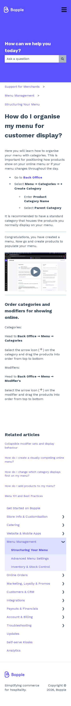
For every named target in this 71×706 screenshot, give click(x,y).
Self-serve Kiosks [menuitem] (20, 642)
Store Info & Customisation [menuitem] (27, 516)
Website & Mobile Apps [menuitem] (24, 533)
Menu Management (19, 95)
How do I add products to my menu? (30, 485)
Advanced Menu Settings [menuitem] (30, 558)
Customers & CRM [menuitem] (20, 592)
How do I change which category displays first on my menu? (33, 473)
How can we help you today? (28, 47)
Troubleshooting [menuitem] (19, 625)
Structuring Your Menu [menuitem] (29, 550)
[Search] (62, 59)
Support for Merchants (22, 86)
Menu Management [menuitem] (21, 542)
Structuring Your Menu (22, 104)
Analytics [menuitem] (14, 650)
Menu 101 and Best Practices (24, 496)
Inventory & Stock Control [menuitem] (30, 567)
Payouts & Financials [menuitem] (22, 608)
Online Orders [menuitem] (17, 575)
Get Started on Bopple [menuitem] (23, 508)
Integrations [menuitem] (16, 600)
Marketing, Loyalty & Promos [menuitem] (28, 583)
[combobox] (32, 59)
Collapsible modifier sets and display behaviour (29, 445)
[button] (63, 517)
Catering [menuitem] (13, 525)
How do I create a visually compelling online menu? (34, 459)
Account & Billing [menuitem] (20, 617)
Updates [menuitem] (13, 634)
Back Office (32, 177)
